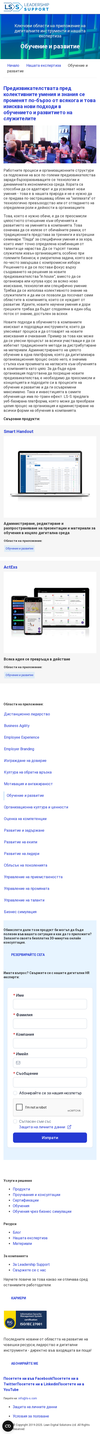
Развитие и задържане (24, 830)
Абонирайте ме (24, 1363)
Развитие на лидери (21, 853)
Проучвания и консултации (36, 1195)
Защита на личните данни (35, 1407)
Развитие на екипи (20, 842)
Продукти (21, 1189)
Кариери (18, 1298)
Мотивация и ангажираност (28, 784)
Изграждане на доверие (25, 760)
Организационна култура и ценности (36, 807)
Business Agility (17, 726)
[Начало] (26, 7)
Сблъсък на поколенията (25, 865)
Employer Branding (19, 749)
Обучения (21, 1206)
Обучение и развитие (19, 548)
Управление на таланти (24, 900)
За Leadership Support (31, 1264)
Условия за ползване (31, 1416)
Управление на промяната (26, 888)
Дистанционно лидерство (27, 714)
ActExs (10, 567)
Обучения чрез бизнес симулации (42, 1211)
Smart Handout (18, 431)
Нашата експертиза (30, 1238)
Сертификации (26, 1200)
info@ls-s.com (27, 1398)
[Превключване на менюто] (93, 7)
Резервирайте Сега (28, 955)
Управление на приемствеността (33, 877)
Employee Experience (21, 737)
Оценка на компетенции (25, 819)
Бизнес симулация (20, 912)
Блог (17, 1232)
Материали (22, 1243)
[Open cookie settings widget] (7, 1426)
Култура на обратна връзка (28, 772)
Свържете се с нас (29, 1270)
